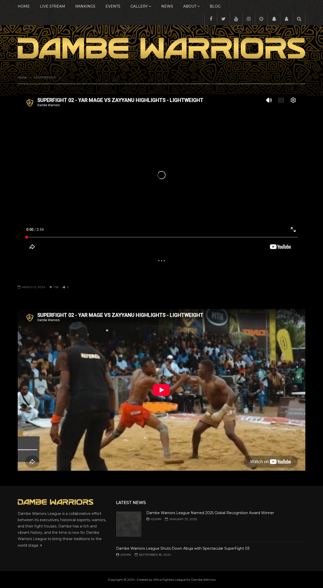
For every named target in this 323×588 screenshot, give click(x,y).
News (167, 6)
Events (112, 6)
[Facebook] (210, 19)
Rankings (85, 6)
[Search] (299, 19)
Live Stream (52, 6)
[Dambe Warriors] (161, 48)
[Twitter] (223, 19)
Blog (215, 6)
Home (24, 6)
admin (156, 519)
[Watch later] (261, 19)
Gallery (139, 6)
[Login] (286, 19)
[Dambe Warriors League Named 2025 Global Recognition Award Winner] (128, 524)
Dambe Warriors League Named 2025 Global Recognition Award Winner (210, 513)
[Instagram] (248, 19)
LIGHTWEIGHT (45, 77)
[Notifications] (273, 19)
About (189, 6)
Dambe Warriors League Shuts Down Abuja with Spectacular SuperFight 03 (183, 548)
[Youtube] (236, 19)
